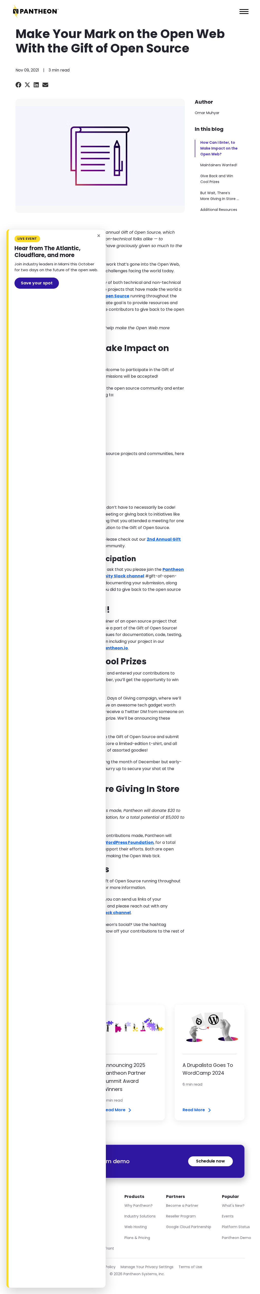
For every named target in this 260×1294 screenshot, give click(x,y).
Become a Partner (182, 1205)
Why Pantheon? (138, 1205)
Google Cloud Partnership (188, 1226)
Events (228, 1216)
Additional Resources (218, 209)
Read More (114, 1110)
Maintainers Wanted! (218, 165)
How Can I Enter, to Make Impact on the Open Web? (219, 148)
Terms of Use (190, 1266)
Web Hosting (135, 1226)
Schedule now (210, 1161)
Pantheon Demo (236, 1237)
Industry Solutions (140, 1216)
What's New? (233, 1205)
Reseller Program (181, 1216)
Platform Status (236, 1226)
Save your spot (37, 283)
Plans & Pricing (137, 1237)
